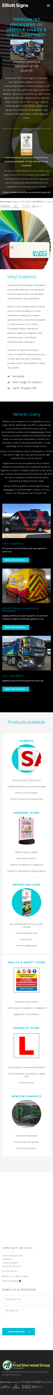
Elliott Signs (15, 6)
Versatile (18, 376)
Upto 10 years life (24, 388)
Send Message (16, 1331)
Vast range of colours (27, 382)
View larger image (15, 560)
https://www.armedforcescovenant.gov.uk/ (26, 192)
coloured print (37, 432)
